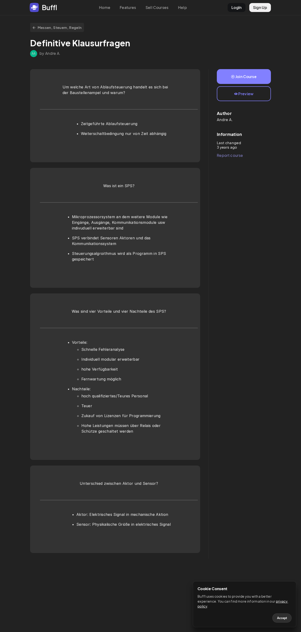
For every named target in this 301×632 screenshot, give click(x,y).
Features (128, 7)
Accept (282, 618)
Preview (245, 93)
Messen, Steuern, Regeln (60, 27)
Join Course (246, 76)
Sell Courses (157, 7)
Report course (230, 155)
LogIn (236, 7)
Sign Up (260, 7)
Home (104, 7)
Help (182, 7)
